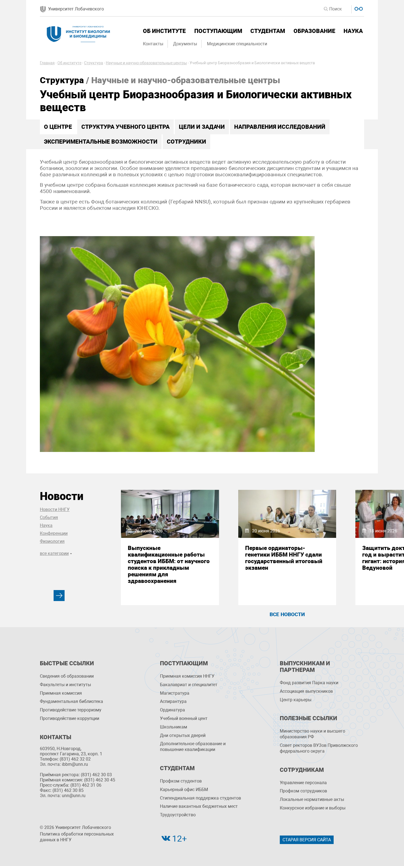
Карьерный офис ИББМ (184, 789)
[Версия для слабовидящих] (358, 8)
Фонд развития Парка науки (309, 682)
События (49, 517)
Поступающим (218, 31)
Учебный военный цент (183, 718)
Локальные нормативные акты (312, 799)
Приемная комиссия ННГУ (187, 676)
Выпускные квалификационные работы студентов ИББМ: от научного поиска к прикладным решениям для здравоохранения (169, 564)
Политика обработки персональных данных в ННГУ (77, 836)
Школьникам (173, 727)
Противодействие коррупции (69, 718)
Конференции (54, 533)
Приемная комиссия (61, 693)
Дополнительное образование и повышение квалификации (193, 746)
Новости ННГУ (55, 509)
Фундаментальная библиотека (71, 701)
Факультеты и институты (65, 684)
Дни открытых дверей (183, 735)
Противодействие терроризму (70, 710)
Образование (314, 31)
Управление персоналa (303, 782)
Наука (353, 31)
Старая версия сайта (307, 839)
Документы (185, 43)
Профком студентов (181, 781)
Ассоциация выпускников (306, 691)
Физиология (52, 541)
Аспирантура (173, 701)
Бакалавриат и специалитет (188, 684)
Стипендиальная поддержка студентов (200, 798)
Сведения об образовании (67, 676)
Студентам (267, 31)
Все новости (287, 614)
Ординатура (172, 710)
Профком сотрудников (303, 791)
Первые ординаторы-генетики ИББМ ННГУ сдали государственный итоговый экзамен (283, 558)
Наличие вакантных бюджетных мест (199, 806)
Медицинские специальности (237, 43)
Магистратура (174, 693)
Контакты (153, 43)
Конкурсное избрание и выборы (312, 808)
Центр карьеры (295, 699)
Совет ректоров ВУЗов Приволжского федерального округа (319, 748)
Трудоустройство (178, 814)
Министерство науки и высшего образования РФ (312, 733)
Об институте (164, 31)
